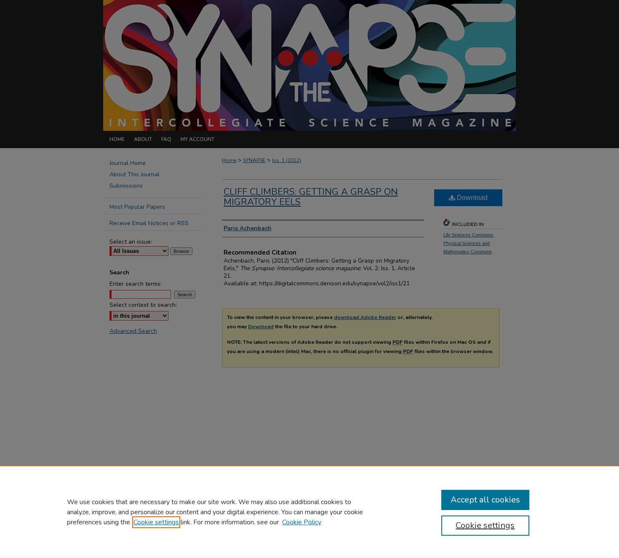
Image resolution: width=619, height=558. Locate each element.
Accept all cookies (485, 499)
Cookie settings (156, 522)
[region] (309, 511)
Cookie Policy (301, 522)
